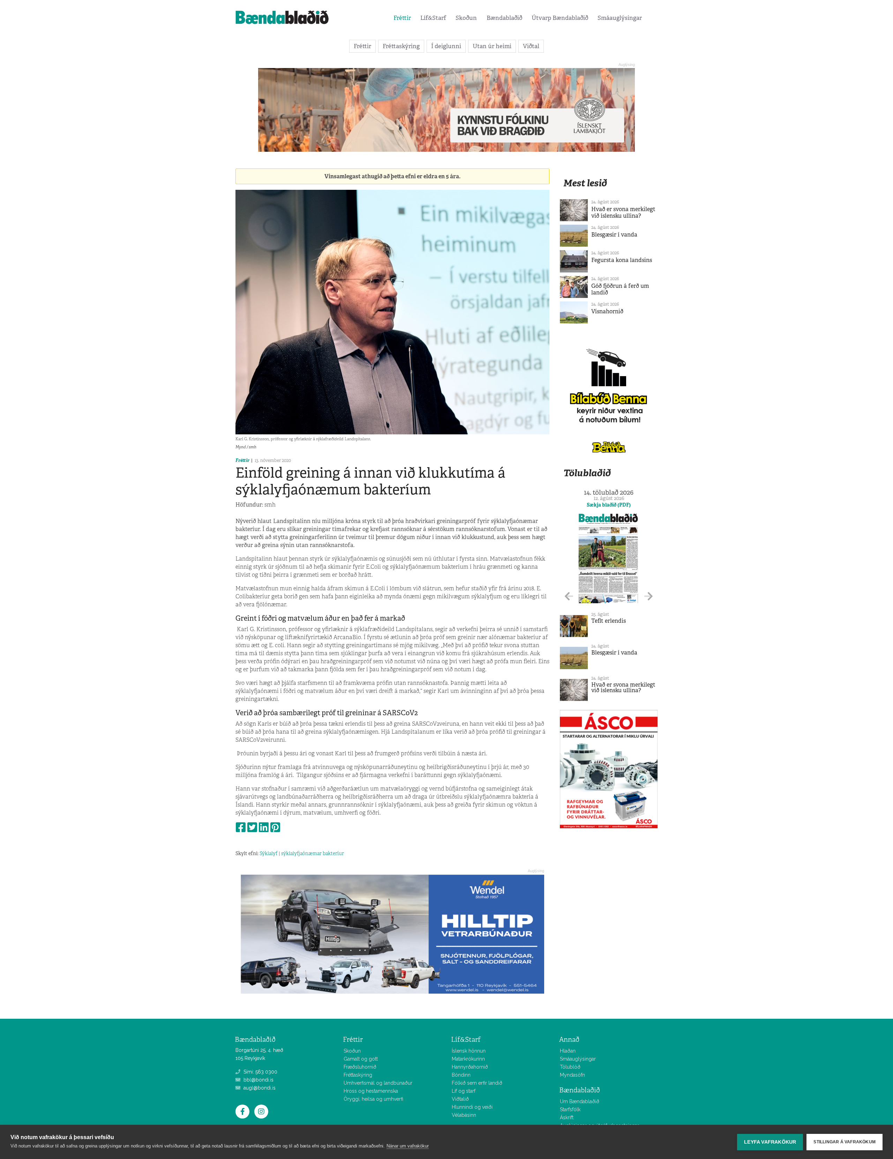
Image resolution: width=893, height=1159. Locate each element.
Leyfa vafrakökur (770, 1142)
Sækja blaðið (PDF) (609, 505)
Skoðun (466, 18)
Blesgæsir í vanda (614, 234)
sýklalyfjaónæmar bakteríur (312, 853)
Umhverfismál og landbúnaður (378, 1083)
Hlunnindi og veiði (472, 1107)
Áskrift (566, 1117)
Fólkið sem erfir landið (477, 1083)
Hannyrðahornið (470, 1067)
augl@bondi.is (259, 1088)
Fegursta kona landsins (621, 260)
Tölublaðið (587, 473)
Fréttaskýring (401, 46)
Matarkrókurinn (468, 1059)
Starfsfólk (570, 1109)
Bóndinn (461, 1075)
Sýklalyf (269, 853)
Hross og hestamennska (371, 1091)
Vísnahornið (607, 311)
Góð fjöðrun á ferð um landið (620, 289)
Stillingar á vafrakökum (844, 1141)
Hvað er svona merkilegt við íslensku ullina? (623, 212)
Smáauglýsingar (620, 18)
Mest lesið (585, 183)
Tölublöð (570, 1067)
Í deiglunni (446, 46)
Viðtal (531, 46)
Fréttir (402, 18)
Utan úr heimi (492, 46)
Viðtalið (460, 1099)
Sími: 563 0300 (259, 1072)
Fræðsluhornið (360, 1067)
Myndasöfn (572, 1075)
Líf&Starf (433, 18)
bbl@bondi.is (257, 1080)
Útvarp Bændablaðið (560, 18)
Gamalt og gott (361, 1059)
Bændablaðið (504, 18)
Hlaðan (568, 1051)
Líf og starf (463, 1091)
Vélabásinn (464, 1115)
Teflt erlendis (608, 621)
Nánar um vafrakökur (408, 1146)
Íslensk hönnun (469, 1051)
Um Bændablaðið (579, 1101)
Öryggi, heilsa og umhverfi (373, 1099)
